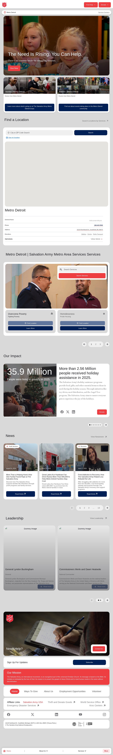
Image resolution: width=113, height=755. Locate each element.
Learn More (30, 328)
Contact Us (99, 649)
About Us (43, 751)
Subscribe (89, 662)
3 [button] (100, 344)
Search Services (82, 275)
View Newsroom (99, 436)
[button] (84, 344)
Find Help (89, 5)
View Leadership (98, 518)
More (106, 751)
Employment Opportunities (72, 691)
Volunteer (96, 691)
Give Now (14, 68)
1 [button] (91, 344)
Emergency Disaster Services (23, 705)
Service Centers (103, 12)
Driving (90, 234)
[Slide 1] (89, 425)
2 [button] (95, 344)
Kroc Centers (97, 705)
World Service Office (92, 702)
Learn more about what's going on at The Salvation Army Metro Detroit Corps (30, 107)
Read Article (20, 493)
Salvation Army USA (33, 702)
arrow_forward (107, 508)
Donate (103, 5)
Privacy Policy (51, 723)
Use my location (13, 137)
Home (15, 691)
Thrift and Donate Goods (62, 702)
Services (82, 751)
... (93, 508)
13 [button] (99, 508)
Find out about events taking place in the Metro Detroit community (83, 107)
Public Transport (98, 234)
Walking (83, 234)
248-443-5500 (98, 225)
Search (90, 133)
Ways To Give (31, 691)
